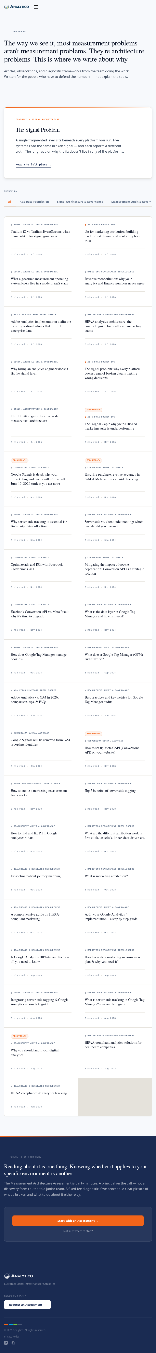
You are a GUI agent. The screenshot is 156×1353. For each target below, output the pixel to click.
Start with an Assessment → (78, 1221)
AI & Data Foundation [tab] (34, 202)
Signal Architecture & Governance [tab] (80, 202)
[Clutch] (13, 1343)
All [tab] (10, 202)
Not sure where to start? (78, 1231)
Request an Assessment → (27, 1305)
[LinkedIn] (6, 1343)
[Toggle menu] (36, 7)
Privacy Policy (11, 1336)
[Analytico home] (16, 6)
